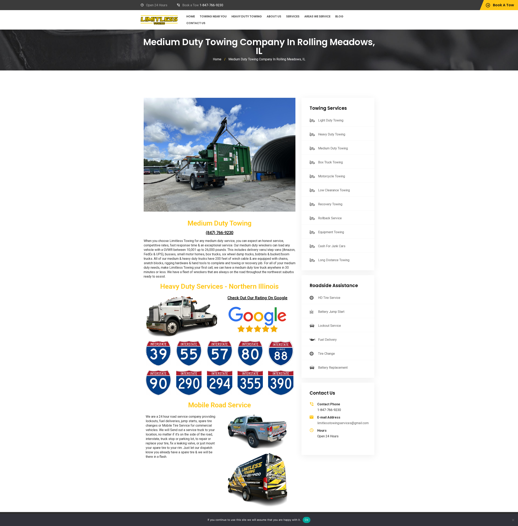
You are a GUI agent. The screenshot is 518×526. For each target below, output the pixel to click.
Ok (306, 519)
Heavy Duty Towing (246, 16)
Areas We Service (317, 16)
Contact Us (195, 23)
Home (190, 16)
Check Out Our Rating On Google (257, 297)
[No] (513, 520)
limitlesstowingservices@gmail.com (343, 423)
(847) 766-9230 (219, 232)
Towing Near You (213, 16)
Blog (339, 16)
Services (292, 16)
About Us (274, 16)
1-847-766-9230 (211, 5)
